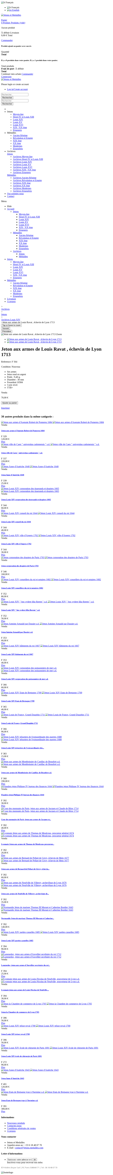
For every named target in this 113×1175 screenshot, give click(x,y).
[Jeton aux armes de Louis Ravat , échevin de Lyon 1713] (34, 339)
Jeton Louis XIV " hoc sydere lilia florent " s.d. (20, 610)
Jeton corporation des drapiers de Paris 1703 (20, 566)
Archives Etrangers (22, 172)
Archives (17, 251)
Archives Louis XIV (22, 162)
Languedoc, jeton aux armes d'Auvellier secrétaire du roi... (25, 965)
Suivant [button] (5, 328)
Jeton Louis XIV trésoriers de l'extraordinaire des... (22, 748)
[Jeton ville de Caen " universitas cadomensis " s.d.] (50, 444)
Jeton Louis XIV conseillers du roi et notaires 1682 (22, 588)
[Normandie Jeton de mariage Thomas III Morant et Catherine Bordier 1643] (37, 908)
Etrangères (18, 148)
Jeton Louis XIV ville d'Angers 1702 (16, 544)
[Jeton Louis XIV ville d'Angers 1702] (38, 535)
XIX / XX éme (20, 127)
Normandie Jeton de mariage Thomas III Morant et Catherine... (27, 918)
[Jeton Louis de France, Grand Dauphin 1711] (45, 714)
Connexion (6, 76)
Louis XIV (18, 119)
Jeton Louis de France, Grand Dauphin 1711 (19, 723)
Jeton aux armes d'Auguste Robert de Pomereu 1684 (23, 431)
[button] (10, 111)
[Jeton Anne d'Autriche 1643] (30, 1070)
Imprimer (5, 408)
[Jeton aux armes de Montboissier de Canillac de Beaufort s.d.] (30, 762)
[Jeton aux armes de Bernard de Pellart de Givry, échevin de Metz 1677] (35, 859)
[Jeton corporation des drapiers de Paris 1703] (44, 557)
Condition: (6, 366)
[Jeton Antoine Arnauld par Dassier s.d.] (39, 623)
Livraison (11, 299)
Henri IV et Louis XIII (23, 117)
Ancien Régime (20, 135)
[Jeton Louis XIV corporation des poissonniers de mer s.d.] (29, 669)
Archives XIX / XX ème (24, 170)
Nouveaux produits (16, 1123)
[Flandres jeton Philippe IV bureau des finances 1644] (52, 786)
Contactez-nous (14, 1125)
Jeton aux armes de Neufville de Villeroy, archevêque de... (25, 894)
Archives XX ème (21, 185)
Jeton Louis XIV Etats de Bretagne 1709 (17, 701)
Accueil (10, 209)
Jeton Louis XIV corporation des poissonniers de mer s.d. (24, 679)
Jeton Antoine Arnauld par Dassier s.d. (17, 632)
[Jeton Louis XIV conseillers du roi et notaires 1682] (51, 579)
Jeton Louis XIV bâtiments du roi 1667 (17, 654)
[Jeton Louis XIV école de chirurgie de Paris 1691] (49, 1048)
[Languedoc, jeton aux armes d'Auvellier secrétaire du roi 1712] (31, 955)
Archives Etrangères (22, 191)
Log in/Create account (17, 89)
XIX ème (17, 140)
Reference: (6, 361)
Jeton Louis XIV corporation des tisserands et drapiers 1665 (26, 499)
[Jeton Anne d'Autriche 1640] (30, 466)
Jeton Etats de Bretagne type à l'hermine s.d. (19, 1100)
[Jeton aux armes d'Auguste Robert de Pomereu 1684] (52, 422)
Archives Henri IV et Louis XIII (28, 159)
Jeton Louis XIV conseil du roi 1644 (16, 522)
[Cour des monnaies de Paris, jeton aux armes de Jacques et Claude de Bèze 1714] (39, 809)
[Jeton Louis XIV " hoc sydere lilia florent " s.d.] (47, 601)
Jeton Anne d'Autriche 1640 (12, 475)
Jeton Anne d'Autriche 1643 (12, 1078)
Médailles (11, 175)
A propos (11, 301)
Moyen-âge (18, 114)
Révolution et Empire (23, 138)
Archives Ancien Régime (24, 177)
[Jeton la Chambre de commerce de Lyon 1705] (46, 1003)
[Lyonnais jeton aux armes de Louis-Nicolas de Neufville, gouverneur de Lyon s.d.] (40, 980)
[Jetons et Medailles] (11, 15)
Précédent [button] (6, 331)
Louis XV (17, 122)
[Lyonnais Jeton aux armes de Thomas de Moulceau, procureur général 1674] (37, 834)
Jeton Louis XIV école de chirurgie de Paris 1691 (21, 1056)
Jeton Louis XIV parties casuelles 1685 (17, 940)
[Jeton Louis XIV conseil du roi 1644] (37, 513)
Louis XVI (18, 125)
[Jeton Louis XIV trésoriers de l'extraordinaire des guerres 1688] (31, 738)
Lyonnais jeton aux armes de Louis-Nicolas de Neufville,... (25, 990)
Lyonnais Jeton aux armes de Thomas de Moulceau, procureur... (27, 844)
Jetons (10, 154)
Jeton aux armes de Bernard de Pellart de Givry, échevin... (25, 869)
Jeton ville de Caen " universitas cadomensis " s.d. (22, 453)
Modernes (17, 146)
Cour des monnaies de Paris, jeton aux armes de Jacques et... (26, 819)
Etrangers (17, 130)
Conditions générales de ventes (21, 1128)
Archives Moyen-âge (23, 156)
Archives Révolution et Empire (27, 180)
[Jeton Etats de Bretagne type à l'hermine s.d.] (44, 1092)
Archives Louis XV (22, 164)
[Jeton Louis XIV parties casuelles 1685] (40, 932)
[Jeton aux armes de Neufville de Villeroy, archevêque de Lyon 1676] (34, 884)
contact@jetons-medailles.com (29, 1147)
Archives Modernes (22, 188)
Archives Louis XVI (22, 167)
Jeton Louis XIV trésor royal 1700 (15, 1034)
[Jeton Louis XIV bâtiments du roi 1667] (40, 646)
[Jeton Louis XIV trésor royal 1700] (35, 1026)
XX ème (17, 143)
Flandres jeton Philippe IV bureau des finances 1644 (22, 795)
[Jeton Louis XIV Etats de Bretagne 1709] (41, 692)
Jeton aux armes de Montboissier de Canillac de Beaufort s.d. (26, 772)
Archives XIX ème (22, 183)
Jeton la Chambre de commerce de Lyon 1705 (20, 1012)
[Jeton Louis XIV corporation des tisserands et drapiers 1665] (30, 489)
